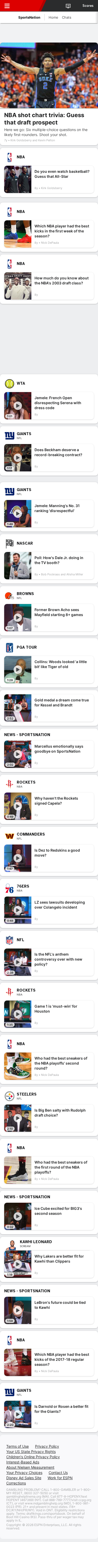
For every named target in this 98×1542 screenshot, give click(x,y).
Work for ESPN (60, 1478)
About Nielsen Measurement (30, 1467)
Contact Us (58, 1472)
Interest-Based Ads (22, 1462)
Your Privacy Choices (24, 1472)
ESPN (28, 6)
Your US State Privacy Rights (31, 1451)
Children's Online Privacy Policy (33, 1457)
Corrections (16, 1483)
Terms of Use (17, 1446)
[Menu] (7, 6)
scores (88, 6)
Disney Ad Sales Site (23, 1478)
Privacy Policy (47, 1446)
